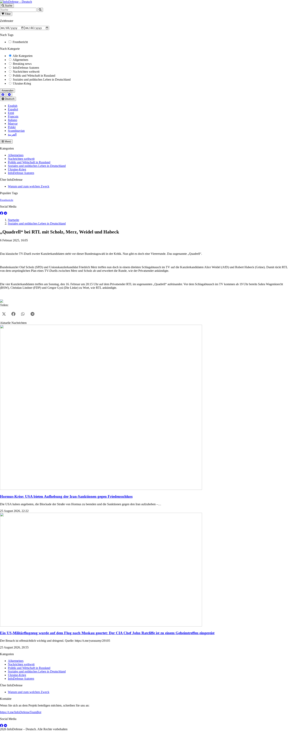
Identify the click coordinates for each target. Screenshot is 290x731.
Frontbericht (20, 42)
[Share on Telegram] (32, 314)
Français (13, 116)
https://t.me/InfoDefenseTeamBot (20, 712)
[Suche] (40, 10)
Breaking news (22, 63)
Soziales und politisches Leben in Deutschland (41, 79)
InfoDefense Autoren (25, 67)
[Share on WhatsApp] (23, 314)
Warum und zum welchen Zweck (28, 186)
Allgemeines (20, 59)
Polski (12, 127)
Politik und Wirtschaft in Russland (33, 75)
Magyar (13, 123)
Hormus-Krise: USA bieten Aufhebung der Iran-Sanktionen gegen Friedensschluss (66, 496)
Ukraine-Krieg (21, 83)
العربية (12, 134)
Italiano (12, 120)
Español (13, 109)
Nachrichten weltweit (25, 71)
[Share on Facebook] (13, 314)
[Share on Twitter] (4, 314)
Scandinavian (16, 130)
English (12, 105)
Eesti (11, 113)
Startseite (13, 220)
